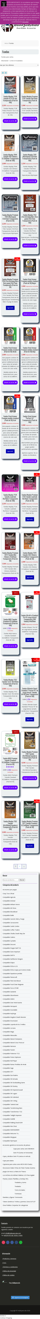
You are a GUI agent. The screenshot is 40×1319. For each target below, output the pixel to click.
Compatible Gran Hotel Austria (12, 1003)
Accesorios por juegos (10, 890)
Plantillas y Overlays (19, 1179)
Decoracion (6, 1168)
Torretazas (18, 1194)
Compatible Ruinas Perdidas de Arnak (14, 1064)
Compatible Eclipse (9, 963)
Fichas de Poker (20, 1168)
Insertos (32, 1168)
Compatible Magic (8, 1032)
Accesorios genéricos (9, 1145)
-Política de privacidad (9, 1271)
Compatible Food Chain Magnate (13, 984)
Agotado (10, 308)
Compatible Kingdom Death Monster (14, 1017)
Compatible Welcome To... (11, 1133)
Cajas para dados (8, 1161)
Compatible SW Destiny (10, 1086)
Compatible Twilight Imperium (12, 1115)
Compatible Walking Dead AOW (13, 1123)
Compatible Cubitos (9, 937)
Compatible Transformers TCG (12, 1112)
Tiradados (18, 1186)
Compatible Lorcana (9, 1028)
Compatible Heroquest (10, 1006)
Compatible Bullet (8, 915)
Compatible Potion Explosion (12, 1057)
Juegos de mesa (8, 1171)
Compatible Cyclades (9, 941)
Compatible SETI (8, 1072)
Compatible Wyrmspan (10, 1141)
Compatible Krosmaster (10, 1021)
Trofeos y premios (20, 1202)
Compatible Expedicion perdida (12, 973)
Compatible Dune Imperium (11, 952)
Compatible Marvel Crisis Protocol (13, 1043)
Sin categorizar (23, 1205)
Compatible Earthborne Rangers (13, 959)
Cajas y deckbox (8, 1156)
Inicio (6, 43)
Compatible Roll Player (10, 1061)
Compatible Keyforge (9, 1013)
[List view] (5, 72)
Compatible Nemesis (9, 1046)
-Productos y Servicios (9, 1259)
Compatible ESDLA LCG (10, 966)
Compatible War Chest (10, 1126)
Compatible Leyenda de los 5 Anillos (14, 1024)
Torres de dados (20, 1190)
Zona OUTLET (31, 1202)
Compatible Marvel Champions (12, 1039)
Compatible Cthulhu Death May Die (14, 933)
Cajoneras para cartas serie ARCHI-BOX (15, 1164)
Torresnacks (18, 1197)
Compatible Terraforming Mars (12, 1108)
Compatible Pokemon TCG (11, 1053)
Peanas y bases (8, 1179)
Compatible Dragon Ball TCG (12, 948)
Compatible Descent (9, 944)
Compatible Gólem (8, 999)
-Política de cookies (8, 1275)
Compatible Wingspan (9, 1137)
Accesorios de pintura (23, 1145)
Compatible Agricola (9, 897)
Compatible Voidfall (9, 1119)
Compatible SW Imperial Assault (13, 1090)
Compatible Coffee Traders (11, 930)
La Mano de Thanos (19, 1171)
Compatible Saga (8, 1068)
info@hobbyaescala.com (13, 1233)
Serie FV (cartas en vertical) (21, 1156)
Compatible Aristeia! (9, 901)
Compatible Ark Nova (9, 908)
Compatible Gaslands (9, 992)
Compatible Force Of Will (10, 988)
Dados (30, 1164)
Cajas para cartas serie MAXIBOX (23, 1149)
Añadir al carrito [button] (9, 121)
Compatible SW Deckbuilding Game (14, 1083)
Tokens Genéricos (8, 1202)
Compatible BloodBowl (10, 912)
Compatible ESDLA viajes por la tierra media (16, 970)
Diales (12, 1168)
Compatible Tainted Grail (10, 1104)
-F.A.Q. (4, 1263)
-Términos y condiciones (10, 1267)
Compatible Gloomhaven (10, 995)
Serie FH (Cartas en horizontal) (23, 1153)
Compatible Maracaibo (10, 1035)
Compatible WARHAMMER (11, 1130)
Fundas (27, 1168)
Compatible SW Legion (10, 1093)
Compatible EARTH (9, 955)
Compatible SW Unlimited (11, 1097)
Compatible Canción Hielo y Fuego (13, 919)
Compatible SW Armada (10, 1079)
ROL (27, 1179)
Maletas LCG (22, 1175)
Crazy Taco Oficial (8, 893)
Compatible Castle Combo (11, 926)
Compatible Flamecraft (10, 977)
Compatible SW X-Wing (10, 1101)
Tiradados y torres (20, 1182)
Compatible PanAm (9, 1050)
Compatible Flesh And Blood (12, 981)
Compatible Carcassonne (10, 923)
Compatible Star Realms (10, 1075)
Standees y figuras (8, 1197)
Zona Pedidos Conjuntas (10, 1205)
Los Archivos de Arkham (10, 1175)
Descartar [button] (25, 22)
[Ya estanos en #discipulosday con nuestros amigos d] (20, 1291)
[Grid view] (2, 72)
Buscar (22, 880)
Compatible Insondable (10, 1010)
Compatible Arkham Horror (11, 904)
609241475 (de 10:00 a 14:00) (13, 1235)
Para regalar (30, 1175)
